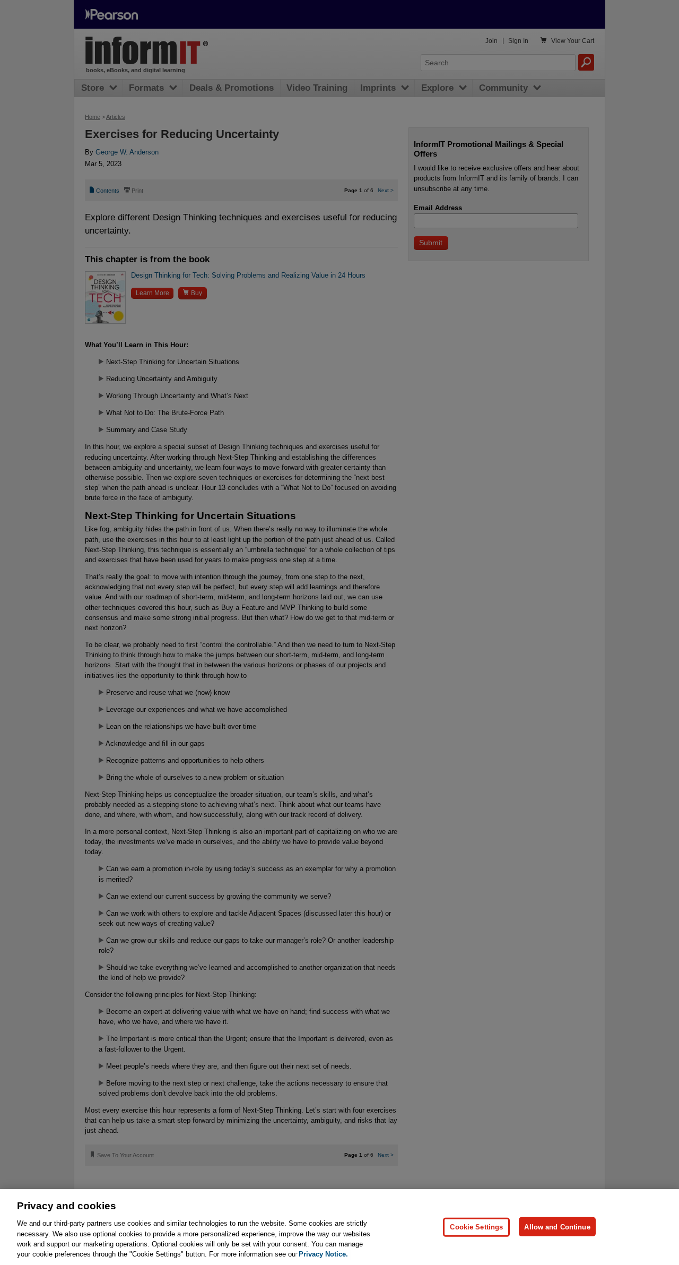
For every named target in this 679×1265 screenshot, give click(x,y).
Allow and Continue (557, 1226)
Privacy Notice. (323, 1254)
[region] (339, 1227)
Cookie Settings (476, 1226)
